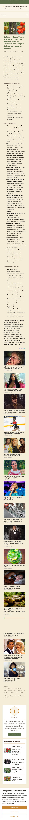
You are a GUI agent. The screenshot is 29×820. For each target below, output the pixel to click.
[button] (27, 15)
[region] (14, 804)
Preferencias (14, 812)
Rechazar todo (14, 816)
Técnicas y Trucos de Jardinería (16, 6)
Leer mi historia (14, 734)
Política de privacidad (21, 0)
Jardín (6, 686)
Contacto (10, 0)
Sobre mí (4, 0)
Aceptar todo (14, 807)
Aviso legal (14, 3)
